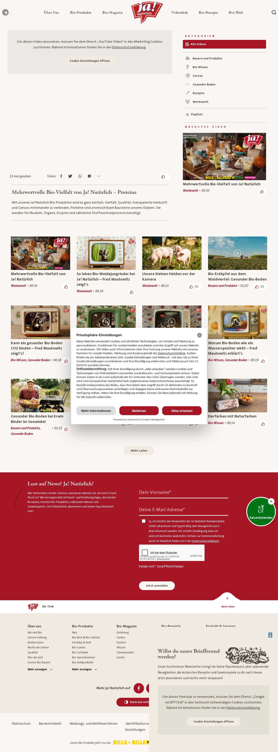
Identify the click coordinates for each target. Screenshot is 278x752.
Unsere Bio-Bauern (39, 662)
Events (121, 657)
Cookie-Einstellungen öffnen (90, 61)
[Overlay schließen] (270, 635)
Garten (121, 637)
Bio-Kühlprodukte (82, 662)
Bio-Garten (79, 647)
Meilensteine (36, 642)
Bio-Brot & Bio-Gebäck (86, 637)
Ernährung (123, 632)
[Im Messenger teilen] (89, 176)
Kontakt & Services (221, 626)
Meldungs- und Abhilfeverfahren (93, 724)
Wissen (121, 647)
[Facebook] (139, 688)
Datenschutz (21, 724)
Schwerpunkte (125, 652)
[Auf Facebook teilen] (61, 176)
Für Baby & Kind (81, 642)
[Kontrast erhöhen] (5, 12)
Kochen (121, 642)
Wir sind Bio (35, 632)
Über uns (34, 626)
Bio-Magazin (127, 626)
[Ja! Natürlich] (147, 14)
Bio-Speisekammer (83, 657)
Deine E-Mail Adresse (162, 509)
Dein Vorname (155, 492)
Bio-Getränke (80, 652)
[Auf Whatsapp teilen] (80, 176)
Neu (74, 632)
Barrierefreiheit (50, 724)
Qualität (33, 652)
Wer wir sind (35, 657)
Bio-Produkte (82, 626)
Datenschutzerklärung (129, 47)
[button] (51, 12)
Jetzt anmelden (157, 585)
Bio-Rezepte (171, 626)
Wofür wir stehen (38, 647)
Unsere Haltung (37, 637)
